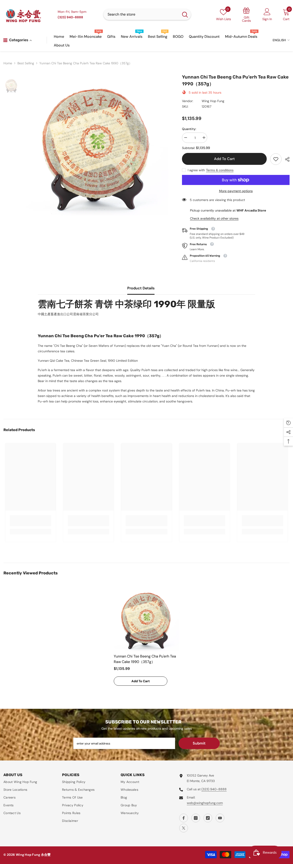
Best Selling (25, 63)
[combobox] (141, 14)
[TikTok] (207, 818)
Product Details (141, 288)
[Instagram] (195, 818)
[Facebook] (183, 818)
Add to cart (224, 158)
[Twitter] (183, 828)
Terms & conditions (219, 170)
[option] (97, 144)
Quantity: (189, 129)
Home (7, 63)
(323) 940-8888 (214, 789)
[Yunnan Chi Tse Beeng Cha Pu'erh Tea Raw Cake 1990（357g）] (146, 618)
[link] (276, 159)
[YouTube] (220, 818)
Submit (199, 743)
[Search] (147, 14)
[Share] (286, 159)
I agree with (196, 170)
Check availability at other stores (214, 218)
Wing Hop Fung (213, 101)
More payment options (236, 191)
